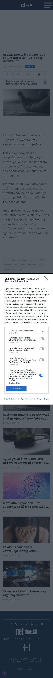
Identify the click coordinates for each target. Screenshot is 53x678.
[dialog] (26, 339)
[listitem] (26, 332)
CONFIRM (16, 388)
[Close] (47, 279)
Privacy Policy (43, 399)
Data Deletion (10, 399)
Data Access (26, 399)
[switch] (41, 338)
